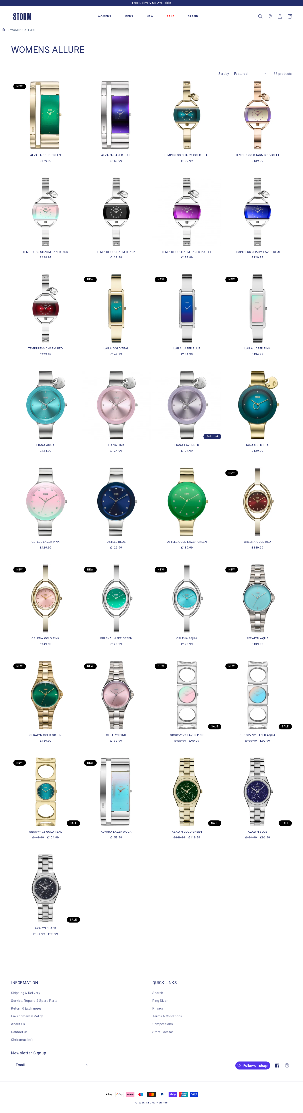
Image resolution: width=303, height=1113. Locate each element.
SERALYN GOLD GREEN (45, 735)
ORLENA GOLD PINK (45, 638)
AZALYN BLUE (257, 831)
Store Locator (162, 1032)
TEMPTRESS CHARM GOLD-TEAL (186, 155)
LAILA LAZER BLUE (186, 348)
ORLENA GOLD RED (257, 541)
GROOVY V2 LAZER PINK (187, 735)
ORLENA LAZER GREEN (116, 638)
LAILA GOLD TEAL (116, 348)
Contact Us (19, 1032)
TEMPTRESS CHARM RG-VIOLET (257, 155)
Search (157, 993)
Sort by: (224, 73)
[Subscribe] (86, 1065)
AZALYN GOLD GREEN (187, 831)
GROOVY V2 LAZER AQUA (257, 735)
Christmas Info (22, 1040)
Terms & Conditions (167, 1016)
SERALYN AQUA (257, 638)
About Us (18, 1024)
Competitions (162, 1024)
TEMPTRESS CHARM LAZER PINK (45, 251)
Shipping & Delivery (25, 993)
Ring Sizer (160, 1000)
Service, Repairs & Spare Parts (34, 1000)
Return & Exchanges (26, 1008)
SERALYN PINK (116, 735)
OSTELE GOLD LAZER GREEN (187, 541)
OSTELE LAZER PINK (45, 541)
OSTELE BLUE (116, 541)
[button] (260, 16)
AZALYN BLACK (45, 928)
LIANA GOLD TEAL (257, 445)
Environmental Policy (27, 1016)
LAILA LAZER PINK (257, 348)
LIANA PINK (116, 445)
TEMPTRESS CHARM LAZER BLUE (257, 251)
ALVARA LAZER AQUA (116, 831)
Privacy (157, 1008)
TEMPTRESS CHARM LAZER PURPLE (187, 251)
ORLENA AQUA (186, 638)
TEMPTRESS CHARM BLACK (116, 251)
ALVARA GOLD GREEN (45, 155)
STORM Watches (157, 1102)
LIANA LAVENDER (187, 445)
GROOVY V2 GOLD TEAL (45, 831)
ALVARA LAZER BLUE (116, 155)
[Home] (3, 29)
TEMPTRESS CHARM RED (45, 348)
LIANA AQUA (45, 445)
